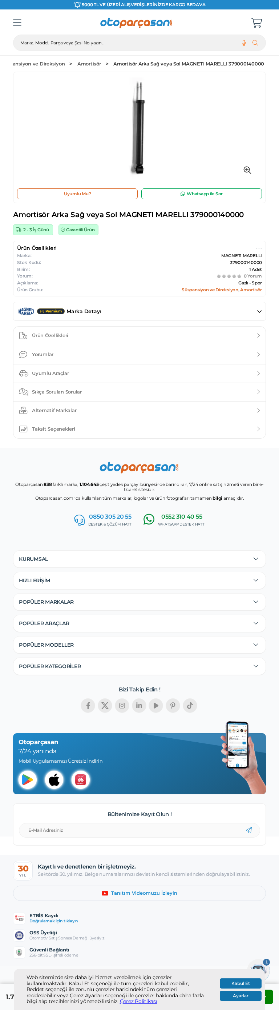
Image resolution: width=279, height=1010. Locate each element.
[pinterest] (173, 705)
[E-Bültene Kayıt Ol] (248, 830)
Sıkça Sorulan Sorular (57, 392)
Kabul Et (240, 983)
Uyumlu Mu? (77, 193)
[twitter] (105, 705)
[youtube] (156, 705)
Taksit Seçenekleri (53, 429)
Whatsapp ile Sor (205, 193)
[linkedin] (139, 705)
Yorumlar (42, 354)
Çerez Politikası (138, 1001)
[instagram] (122, 705)
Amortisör (89, 64)
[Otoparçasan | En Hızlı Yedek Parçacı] (136, 23)
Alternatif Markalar (54, 410)
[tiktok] (190, 705)
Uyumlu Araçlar (50, 373)
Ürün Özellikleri (50, 335)
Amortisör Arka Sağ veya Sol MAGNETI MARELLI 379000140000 (188, 64)
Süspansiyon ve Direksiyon (33, 64)
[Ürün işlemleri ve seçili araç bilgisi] (259, 248)
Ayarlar (240, 995)
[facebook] (88, 705)
